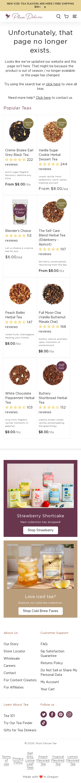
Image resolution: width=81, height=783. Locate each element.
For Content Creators (20, 680)
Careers (10, 666)
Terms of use (6, 760)
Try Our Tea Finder (18, 723)
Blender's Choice (18, 231)
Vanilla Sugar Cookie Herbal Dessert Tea (50, 155)
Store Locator (14, 651)
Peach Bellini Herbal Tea (15, 315)
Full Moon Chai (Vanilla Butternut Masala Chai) (52, 317)
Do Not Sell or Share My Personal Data (58, 673)
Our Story (11, 644)
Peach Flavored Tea (43, 760)
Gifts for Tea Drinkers (20, 730)
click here (53, 84)
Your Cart (47, 689)
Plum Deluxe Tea (46, 743)
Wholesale (12, 658)
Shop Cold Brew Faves (40, 611)
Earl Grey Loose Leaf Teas (30, 760)
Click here (43, 97)
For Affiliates (14, 687)
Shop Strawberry (41, 530)
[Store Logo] (24, 16)
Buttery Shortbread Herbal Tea (53, 398)
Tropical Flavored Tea (57, 760)
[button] (74, 16)
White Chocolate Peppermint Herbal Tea (19, 398)
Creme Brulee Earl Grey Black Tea (19, 153)
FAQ (43, 644)
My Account (49, 682)
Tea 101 (9, 716)
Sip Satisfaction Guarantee (52, 654)
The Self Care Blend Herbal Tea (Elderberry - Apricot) (52, 237)
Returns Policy (51, 663)
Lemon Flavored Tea (72, 760)
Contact (10, 673)
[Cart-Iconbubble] (66, 16)
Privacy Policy (18, 760)
